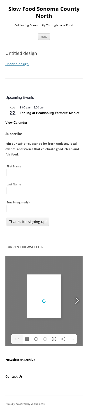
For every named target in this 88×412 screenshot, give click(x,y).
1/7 (17, 339)
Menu (44, 36)
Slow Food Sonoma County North (44, 12)
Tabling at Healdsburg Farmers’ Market (49, 112)
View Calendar (16, 122)
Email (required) (18, 202)
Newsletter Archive (20, 360)
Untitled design (17, 64)
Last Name (14, 184)
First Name (14, 166)
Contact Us (14, 376)
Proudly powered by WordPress (25, 404)
